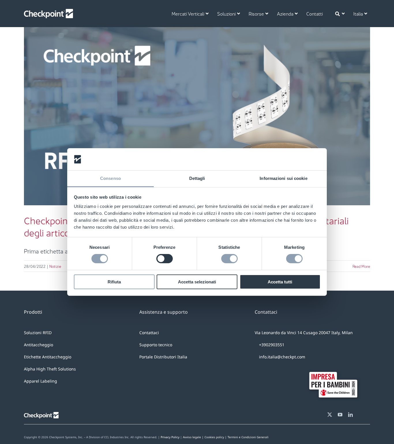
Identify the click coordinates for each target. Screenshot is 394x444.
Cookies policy (236, 437)
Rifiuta (114, 281)
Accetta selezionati (197, 281)
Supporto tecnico (155, 344)
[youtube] (340, 414)
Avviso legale (192, 437)
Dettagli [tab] (197, 178)
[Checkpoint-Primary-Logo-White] (48, 11)
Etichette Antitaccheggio (47, 357)
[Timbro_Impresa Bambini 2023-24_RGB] (335, 367)
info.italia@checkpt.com (282, 357)
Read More (361, 266)
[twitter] (329, 414)
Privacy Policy (170, 437)
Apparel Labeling (40, 381)
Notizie (197, 131)
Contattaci (149, 332)
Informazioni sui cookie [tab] (283, 178)
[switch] (164, 258)
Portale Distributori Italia (163, 357)
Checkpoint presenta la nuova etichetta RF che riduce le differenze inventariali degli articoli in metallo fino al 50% (197, 102)
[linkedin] (350, 414)
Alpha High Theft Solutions (50, 369)
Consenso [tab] (110, 178)
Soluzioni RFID (38, 332)
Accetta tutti (280, 281)
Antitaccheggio (38, 344)
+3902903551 (271, 344)
